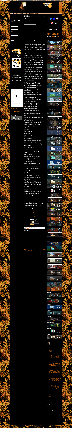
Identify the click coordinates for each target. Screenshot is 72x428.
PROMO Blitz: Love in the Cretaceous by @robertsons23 (54, 372)
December (50, 350)
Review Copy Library (22, 13)
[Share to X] (32, 227)
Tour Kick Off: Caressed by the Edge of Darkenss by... (54, 365)
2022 (48, 345)
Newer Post (25, 249)
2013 (48, 404)
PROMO (31, 228)
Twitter (34, 211)
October (49, 352)
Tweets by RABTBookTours (14, 108)
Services (17, 13)
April (49, 398)
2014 (48, 403)
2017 (48, 349)
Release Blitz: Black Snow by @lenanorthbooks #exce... (54, 362)
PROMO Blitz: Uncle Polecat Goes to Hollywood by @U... (54, 358)
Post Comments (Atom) (29, 250)
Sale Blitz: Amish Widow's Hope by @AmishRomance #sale (55, 378)
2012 (48, 405)
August (49, 394)
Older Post (44, 249)
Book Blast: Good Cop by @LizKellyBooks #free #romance (54, 364)
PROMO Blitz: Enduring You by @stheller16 (53, 381)
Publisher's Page (34, 210)
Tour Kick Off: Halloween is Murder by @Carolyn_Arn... (54, 388)
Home (11, 13)
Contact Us (27, 13)
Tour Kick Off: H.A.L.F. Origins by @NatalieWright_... (54, 392)
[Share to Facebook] (33, 227)
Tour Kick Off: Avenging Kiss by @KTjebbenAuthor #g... (54, 380)
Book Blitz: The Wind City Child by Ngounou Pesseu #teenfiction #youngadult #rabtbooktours (15, 112)
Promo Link (34, 212)
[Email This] (31, 227)
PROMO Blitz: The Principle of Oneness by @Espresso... (54, 370)
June (49, 396)
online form (14, 16)
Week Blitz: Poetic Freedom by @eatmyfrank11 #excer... (54, 357)
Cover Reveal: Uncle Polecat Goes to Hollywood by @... (54, 379)
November (50, 351)
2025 (48, 342)
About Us (14, 13)
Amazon (35, 215)
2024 (48, 343)
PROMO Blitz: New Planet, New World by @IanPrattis (54, 373)
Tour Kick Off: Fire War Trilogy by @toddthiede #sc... (54, 385)
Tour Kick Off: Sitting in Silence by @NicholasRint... (54, 355)
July (49, 395)
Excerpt (26, 228)
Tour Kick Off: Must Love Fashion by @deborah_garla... (54, 377)
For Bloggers (36, 13)
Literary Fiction (28, 228)
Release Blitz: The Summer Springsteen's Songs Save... (54, 363)
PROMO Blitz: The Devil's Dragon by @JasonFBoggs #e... (54, 371)
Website (12, 31)
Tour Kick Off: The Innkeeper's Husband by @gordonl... (54, 356)
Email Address (12, 28)
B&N (34, 216)
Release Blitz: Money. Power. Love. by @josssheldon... (54, 387)
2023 (48, 344)
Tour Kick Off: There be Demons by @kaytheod (53, 366)
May (49, 397)
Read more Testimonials (16, 87)
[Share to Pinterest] (34, 227)
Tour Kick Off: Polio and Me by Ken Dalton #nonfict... (54, 386)
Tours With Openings (31, 13)
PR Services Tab (53, 36)
